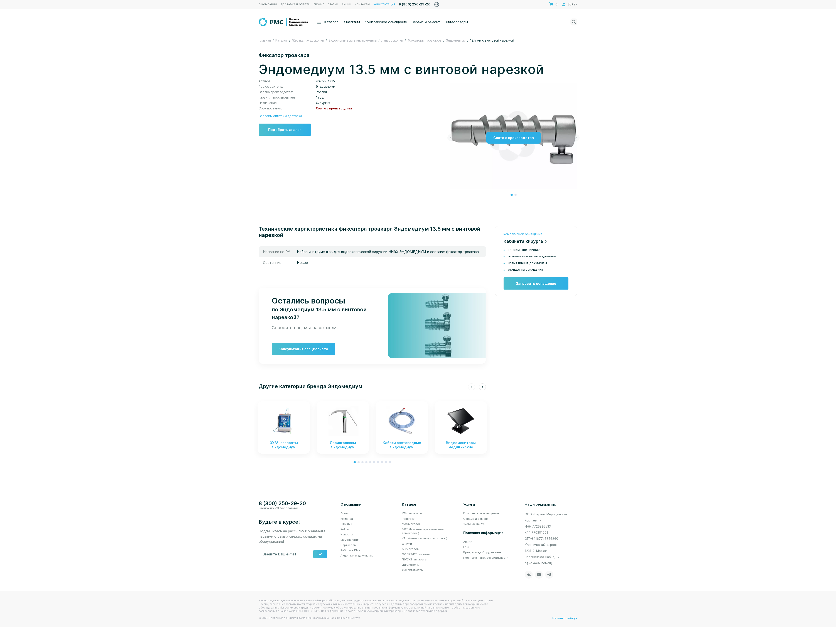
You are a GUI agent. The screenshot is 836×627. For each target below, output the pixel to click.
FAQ (466, 547)
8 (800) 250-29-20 (414, 4)
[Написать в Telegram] (436, 3)
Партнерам (348, 545)
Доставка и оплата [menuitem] (295, 4)
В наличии (351, 22)
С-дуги (407, 543)
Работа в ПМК (350, 550)
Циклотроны (411, 564)
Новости (346, 534)
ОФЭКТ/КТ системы (416, 554)
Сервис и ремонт (425, 22)
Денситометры (413, 570)
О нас (344, 513)
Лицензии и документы (357, 555)
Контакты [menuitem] (362, 4)
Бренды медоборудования (482, 552)
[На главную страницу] (283, 21)
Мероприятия (349, 539)
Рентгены (408, 518)
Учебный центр (474, 524)
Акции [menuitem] (346, 4)
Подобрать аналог (284, 129)
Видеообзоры (456, 22)
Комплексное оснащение (385, 22)
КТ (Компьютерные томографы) (424, 538)
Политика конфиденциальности (486, 557)
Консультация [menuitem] (384, 4)
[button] (512, 195)
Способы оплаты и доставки (280, 116)
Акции (467, 541)
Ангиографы (410, 549)
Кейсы (344, 529)
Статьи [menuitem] (333, 4)
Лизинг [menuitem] (319, 4)
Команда (346, 518)
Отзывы (346, 524)
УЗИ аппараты (412, 513)
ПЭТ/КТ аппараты (414, 559)
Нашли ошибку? (564, 618)
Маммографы (411, 524)
